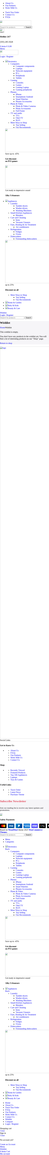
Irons (18, 220)
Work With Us (16, 757)
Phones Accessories (24, 101)
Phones (13, 92)
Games (18, 85)
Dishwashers (15, 236)
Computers (14, 64)
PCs (17, 73)
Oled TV (19, 118)
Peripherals (20, 75)
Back (7, 849)
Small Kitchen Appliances (21, 213)
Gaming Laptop (22, 87)
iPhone (18, 94)
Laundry (14, 203)
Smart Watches (22, 99)
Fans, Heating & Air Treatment (23, 225)
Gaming (13, 80)
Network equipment (24, 71)
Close (2, 1131)
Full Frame (20, 111)
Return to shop (6, 343)
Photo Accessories (23, 108)
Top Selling (20, 125)
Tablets (19, 78)
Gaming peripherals (24, 90)
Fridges (19, 232)
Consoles (19, 83)
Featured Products (17, 772)
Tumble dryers (22, 206)
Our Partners (15, 755)
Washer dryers (21, 208)
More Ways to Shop (18, 123)
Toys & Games (16, 780)
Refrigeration (15, 229)
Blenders (19, 215)
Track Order (15, 790)
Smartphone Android (24, 97)
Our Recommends (23, 127)
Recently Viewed (17, 770)
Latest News (15, 792)
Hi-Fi (18, 120)
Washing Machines (23, 210)
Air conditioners (22, 227)
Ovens (18, 234)
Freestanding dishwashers (26, 239)
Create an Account (7, 1144)
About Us (14, 750)
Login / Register (12, 1124)
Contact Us (15, 760)
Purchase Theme (17, 794)
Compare (9, 1122)
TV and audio (16, 113)
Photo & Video (16, 104)
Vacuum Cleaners (23, 222)
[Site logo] (15, 25)
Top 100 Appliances (18, 775)
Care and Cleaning (18, 218)
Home (2, 327)
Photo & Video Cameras (26, 106)
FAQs (12, 753)
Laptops (19, 68)
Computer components (25, 66)
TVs (17, 115)
